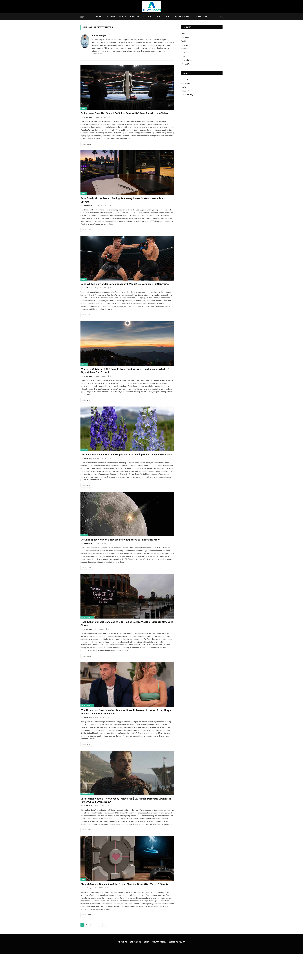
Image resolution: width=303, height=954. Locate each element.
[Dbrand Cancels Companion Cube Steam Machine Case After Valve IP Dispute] (127, 858)
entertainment (87, 617)
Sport (167, 17)
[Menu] (82, 16)
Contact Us (201, 17)
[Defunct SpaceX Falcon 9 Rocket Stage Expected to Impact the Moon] (127, 514)
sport (83, 108)
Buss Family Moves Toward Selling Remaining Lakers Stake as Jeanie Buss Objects (122, 200)
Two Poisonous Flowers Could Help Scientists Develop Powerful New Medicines (126, 454)
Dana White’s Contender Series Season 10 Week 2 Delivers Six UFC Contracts (124, 284)
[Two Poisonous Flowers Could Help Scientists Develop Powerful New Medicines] (127, 429)
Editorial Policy (187, 95)
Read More (86, 144)
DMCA (183, 87)
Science (147, 17)
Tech (157, 17)
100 (99, 925)
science (84, 364)
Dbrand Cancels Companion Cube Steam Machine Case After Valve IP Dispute (124, 884)
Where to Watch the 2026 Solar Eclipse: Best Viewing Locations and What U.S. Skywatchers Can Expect (125, 371)
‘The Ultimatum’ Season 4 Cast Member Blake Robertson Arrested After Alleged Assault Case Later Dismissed (126, 712)
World (122, 17)
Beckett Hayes (99, 35)
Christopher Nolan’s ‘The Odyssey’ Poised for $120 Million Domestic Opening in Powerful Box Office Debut (125, 800)
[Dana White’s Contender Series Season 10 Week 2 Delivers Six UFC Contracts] (127, 258)
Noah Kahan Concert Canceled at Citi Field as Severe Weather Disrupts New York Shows (126, 624)
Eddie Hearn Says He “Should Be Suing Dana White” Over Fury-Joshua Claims (124, 113)
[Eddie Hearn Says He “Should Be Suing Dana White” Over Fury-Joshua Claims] (127, 87)
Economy (134, 17)
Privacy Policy (186, 91)
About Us (185, 80)
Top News (110, 17)
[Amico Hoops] (151, 6)
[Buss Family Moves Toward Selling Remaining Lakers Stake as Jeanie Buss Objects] (127, 172)
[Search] (221, 16)
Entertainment (183, 17)
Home (98, 17)
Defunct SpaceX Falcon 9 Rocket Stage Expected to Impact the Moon (120, 539)
